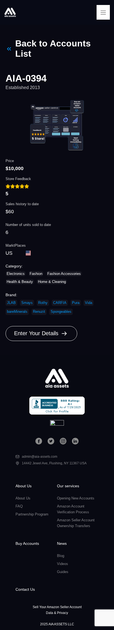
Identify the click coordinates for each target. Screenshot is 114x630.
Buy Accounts (27, 543)
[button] (103, 12)
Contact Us (25, 589)
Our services (68, 486)
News (62, 543)
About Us (23, 486)
